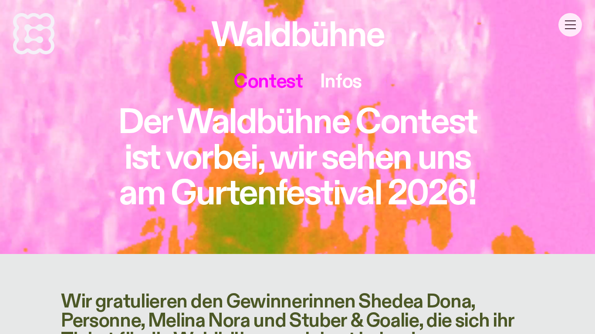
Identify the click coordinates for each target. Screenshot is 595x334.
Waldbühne (297, 35)
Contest (268, 81)
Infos (341, 81)
